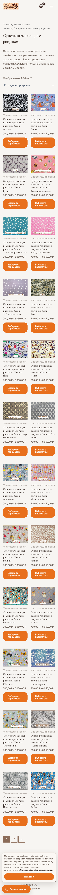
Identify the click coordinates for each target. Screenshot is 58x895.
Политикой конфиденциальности (36, 870)
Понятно (29, 876)
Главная (7, 24)
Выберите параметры (14, 142)
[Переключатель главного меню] (51, 6)
